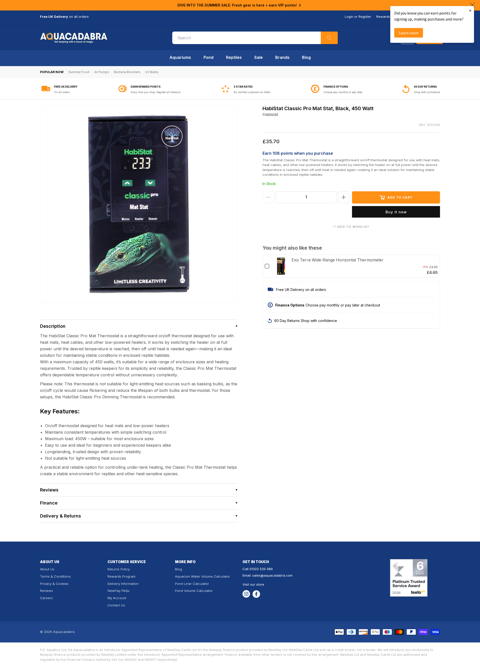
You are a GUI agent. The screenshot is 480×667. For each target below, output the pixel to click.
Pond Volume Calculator (194, 591)
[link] (281, 266)
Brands (282, 57)
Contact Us (116, 605)
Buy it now (396, 212)
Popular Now (52, 72)
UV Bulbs (151, 72)
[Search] (329, 38)
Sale (258, 57)
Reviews (46, 591)
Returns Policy (119, 569)
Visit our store (253, 584)
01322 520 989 (261, 569)
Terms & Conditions (55, 576)
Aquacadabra (63, 632)
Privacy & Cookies (54, 584)
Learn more (408, 32)
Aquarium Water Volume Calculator (202, 576)
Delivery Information (123, 584)
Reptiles (234, 57)
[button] (139, 326)
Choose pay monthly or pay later (343, 92)
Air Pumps (101, 72)
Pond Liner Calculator (192, 584)
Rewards (383, 17)
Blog (306, 57)
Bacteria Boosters (127, 72)
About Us (47, 569)
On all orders (62, 92)
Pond (209, 57)
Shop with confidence (427, 92)
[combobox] (255, 38)
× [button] (470, 10)
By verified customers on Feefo (252, 92)
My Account (117, 598)
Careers (46, 598)
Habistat (270, 114)
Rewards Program (122, 576)
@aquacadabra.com (276, 575)
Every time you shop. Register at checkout (155, 92)
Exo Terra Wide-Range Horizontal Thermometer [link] (338, 259)
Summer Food (78, 72)
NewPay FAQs (119, 591)
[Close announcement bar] (472, 5)
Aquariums (180, 57)
